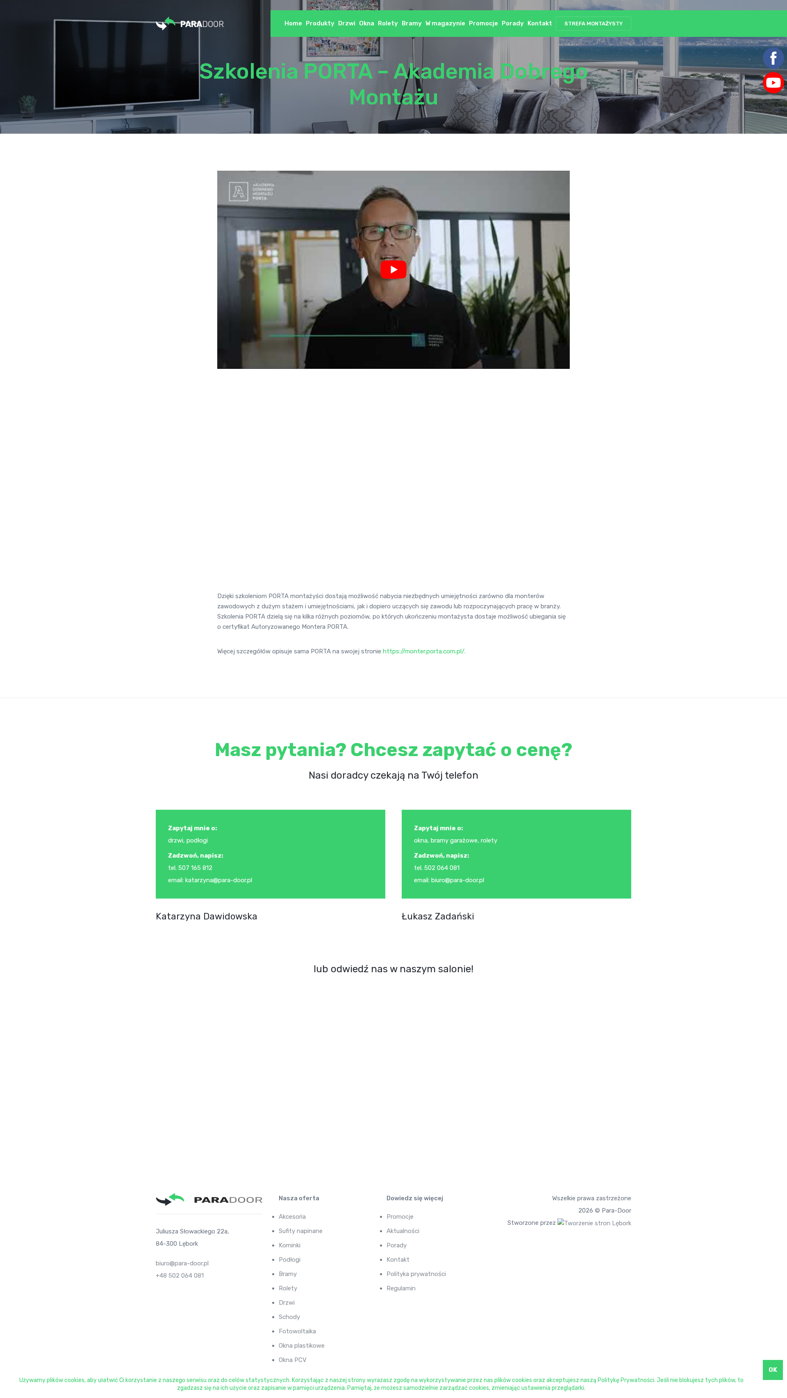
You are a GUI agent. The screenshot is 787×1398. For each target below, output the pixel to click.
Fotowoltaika (297, 1331)
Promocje (483, 23)
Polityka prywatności (416, 1274)
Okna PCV (293, 1360)
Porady (513, 23)
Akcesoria (292, 1216)
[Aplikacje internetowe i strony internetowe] (594, 1222)
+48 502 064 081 (180, 1275)
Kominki (289, 1245)
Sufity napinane (301, 1231)
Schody (289, 1317)
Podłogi (289, 1259)
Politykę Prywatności (626, 1380)
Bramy (412, 23)
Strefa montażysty (593, 23)
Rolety (388, 23)
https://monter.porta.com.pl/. (424, 651)
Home (293, 23)
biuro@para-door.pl (182, 1263)
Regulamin (401, 1288)
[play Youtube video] (393, 270)
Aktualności (403, 1231)
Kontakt (540, 23)
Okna (366, 23)
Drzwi (346, 23)
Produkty (320, 23)
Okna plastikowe (302, 1345)
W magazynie (445, 23)
